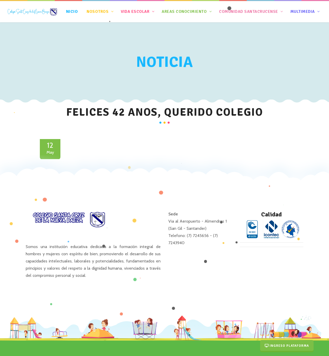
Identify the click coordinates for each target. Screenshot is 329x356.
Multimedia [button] (302, 11)
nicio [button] (72, 11)
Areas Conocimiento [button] (184, 11)
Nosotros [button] (98, 11)
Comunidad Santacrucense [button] (248, 11)
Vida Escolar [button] (135, 11)
